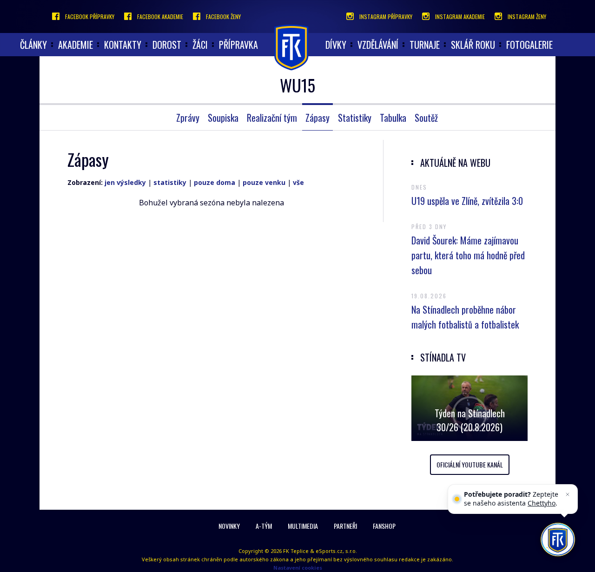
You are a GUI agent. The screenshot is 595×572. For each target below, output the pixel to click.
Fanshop (384, 526)
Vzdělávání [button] (377, 45)
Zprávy (187, 118)
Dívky (335, 45)
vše (298, 182)
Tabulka (393, 118)
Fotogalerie (529, 45)
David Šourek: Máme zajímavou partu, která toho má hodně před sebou (468, 255)
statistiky (169, 182)
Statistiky (354, 118)
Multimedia (303, 526)
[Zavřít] (568, 494)
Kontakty (122, 45)
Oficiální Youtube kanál (469, 464)
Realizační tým (272, 118)
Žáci (200, 45)
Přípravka (238, 45)
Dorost (166, 45)
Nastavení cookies (297, 567)
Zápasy (317, 118)
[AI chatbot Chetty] (558, 540)
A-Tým (264, 526)
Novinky (229, 526)
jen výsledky (125, 182)
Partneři (345, 526)
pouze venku (264, 182)
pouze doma (214, 182)
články (33, 45)
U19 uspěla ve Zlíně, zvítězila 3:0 (467, 201)
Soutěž (426, 118)
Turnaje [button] (425, 45)
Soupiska (223, 118)
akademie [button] (75, 45)
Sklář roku (473, 45)
